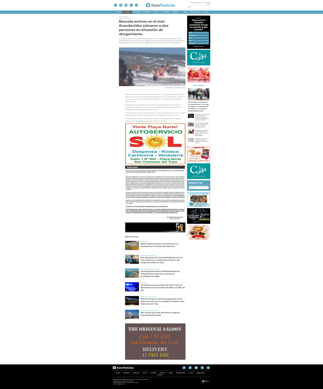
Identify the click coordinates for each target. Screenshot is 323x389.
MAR (168, 87)
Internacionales (195, 11)
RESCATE (171, 87)
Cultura (205, 11)
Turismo (185, 11)
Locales (127, 11)
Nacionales (146, 11)
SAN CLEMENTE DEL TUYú (179, 87)
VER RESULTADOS (198, 46)
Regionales (136, 11)
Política (156, 11)
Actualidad (165, 11)
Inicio (117, 11)
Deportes (175, 11)
